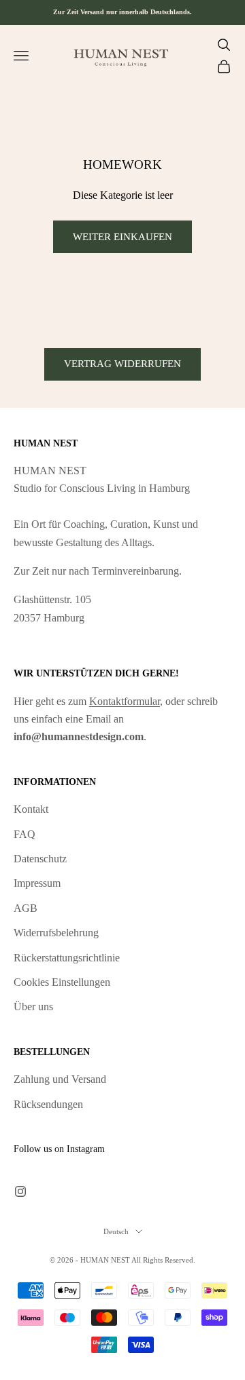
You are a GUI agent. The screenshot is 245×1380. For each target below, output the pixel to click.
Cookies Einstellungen (62, 982)
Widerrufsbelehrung (56, 932)
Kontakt (31, 809)
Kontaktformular (124, 701)
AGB (25, 908)
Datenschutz (40, 858)
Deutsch (116, 1231)
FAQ (24, 834)
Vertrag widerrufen (122, 363)
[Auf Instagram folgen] (20, 1191)
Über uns (33, 1006)
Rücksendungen (48, 1104)
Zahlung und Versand (60, 1079)
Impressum (37, 883)
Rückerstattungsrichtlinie (67, 957)
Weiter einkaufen (122, 236)
